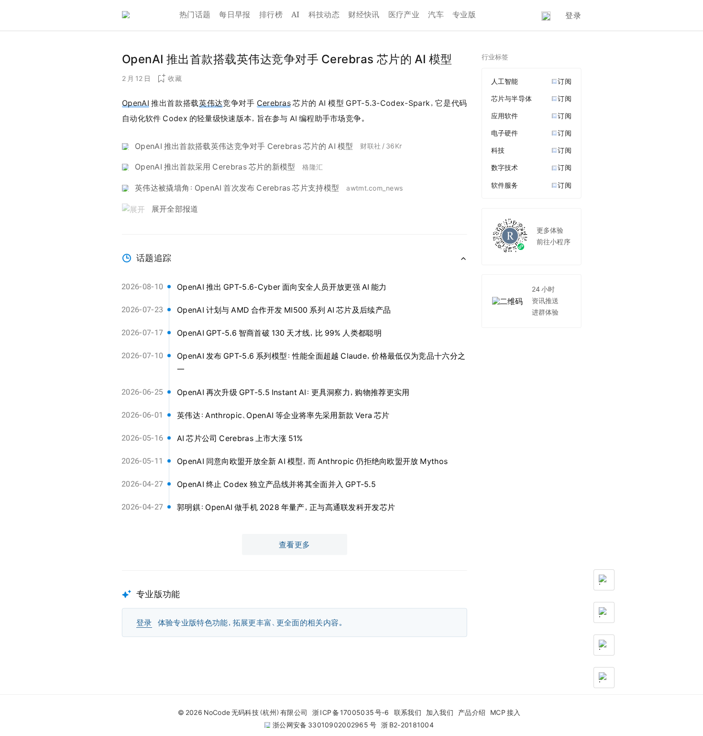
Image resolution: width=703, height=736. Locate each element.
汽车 (436, 14)
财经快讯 (363, 14)
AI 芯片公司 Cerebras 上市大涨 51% (240, 438)
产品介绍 (471, 712)
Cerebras (274, 103)
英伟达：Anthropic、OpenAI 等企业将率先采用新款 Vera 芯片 (283, 415)
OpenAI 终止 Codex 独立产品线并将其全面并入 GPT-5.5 (276, 484)
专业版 (464, 14)
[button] (294, 603)
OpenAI (135, 103)
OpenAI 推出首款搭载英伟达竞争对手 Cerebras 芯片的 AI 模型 (244, 146)
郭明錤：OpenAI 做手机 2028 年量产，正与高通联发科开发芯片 (286, 507)
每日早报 (234, 14)
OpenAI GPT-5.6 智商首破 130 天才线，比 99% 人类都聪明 (279, 333)
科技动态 (324, 14)
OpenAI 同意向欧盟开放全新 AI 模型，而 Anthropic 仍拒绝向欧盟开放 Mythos (312, 461)
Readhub (150, 15)
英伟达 (211, 103)
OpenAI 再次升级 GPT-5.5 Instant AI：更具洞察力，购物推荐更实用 (293, 392)
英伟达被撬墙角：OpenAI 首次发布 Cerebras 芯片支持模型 (237, 188)
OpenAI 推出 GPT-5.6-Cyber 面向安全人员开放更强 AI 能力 (282, 287)
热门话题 (194, 14)
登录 (573, 15)
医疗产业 (403, 14)
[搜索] (545, 16)
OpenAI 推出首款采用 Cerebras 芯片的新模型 (215, 166)
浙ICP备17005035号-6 (350, 712)
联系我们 (407, 712)
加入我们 (439, 712)
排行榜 (271, 14)
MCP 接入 (505, 712)
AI (295, 14)
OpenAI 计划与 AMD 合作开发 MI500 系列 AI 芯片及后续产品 (284, 310)
